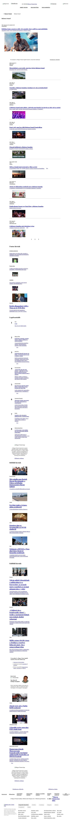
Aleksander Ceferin (13, 724)
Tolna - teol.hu (59, 810)
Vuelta (11, 702)
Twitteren (15, 665)
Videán (14, 668)
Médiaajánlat (12, 794)
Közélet (34, 804)
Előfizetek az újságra (52, 789)
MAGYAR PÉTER (34, 7)
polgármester (4, 26)
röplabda (11, 280)
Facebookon (24, 664)
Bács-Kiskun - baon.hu (22, 810)
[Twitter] (20, 671)
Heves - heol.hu (33, 817)
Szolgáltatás (21, 807)
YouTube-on (18, 668)
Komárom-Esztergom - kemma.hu (49, 812)
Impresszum (4, 794)
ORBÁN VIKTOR (23, 7)
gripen (11, 502)
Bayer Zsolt (13, 676)
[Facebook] (15, 671)
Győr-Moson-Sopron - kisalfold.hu (37, 814)
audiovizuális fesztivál (14, 746)
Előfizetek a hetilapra (19, 458)
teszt (15, 321)
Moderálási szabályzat (56, 794)
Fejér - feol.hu (33, 812)
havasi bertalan (12, 476)
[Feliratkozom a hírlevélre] (14, 4)
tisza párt (11, 303)
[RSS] (27, 671)
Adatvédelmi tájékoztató (19, 794)
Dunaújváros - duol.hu (34, 810)
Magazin (49, 804)
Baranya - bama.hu (21, 812)
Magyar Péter (17, 336)
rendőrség (11, 144)
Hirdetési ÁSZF (49, 794)
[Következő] (42, 239)
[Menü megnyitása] (65, 4)
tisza (10, 546)
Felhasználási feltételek (29, 794)
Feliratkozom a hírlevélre (55, 59)
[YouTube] (25, 671)
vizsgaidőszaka (12, 183)
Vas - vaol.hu (59, 812)
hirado (16, 413)
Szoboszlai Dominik (18, 398)
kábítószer (11, 104)
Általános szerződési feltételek (40, 794)
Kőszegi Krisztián (15, 677)
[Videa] (22, 671)
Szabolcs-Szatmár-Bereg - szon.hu (49, 817)
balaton (11, 164)
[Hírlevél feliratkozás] (12, 671)
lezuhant (11, 85)
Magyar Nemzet (8, 13)
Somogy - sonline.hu (47, 816)
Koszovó (11, 607)
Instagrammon (25, 667)
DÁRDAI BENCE (14, 251)
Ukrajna (11, 577)
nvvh (10, 522)
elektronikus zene (13, 223)
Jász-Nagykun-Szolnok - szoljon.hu (50, 810)
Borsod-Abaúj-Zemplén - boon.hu (23, 816)
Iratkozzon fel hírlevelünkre (18, 662)
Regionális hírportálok (23, 804)
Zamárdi (11, 65)
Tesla (10, 637)
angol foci (17, 351)
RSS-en (24, 668)
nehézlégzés (12, 203)
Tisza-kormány (18, 367)
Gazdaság (41, 804)
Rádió (29, 807)
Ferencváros (12, 266)
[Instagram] (17, 671)
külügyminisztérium (18, 428)
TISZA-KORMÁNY (46, 7)
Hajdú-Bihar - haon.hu (34, 816)
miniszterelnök (17, 383)
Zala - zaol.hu (59, 816)
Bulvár (56, 804)
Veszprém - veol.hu (60, 814)
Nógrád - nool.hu (47, 814)
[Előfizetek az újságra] (53, 4)
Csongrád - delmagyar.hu (22, 817)
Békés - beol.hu (20, 814)
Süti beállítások (66, 794)
